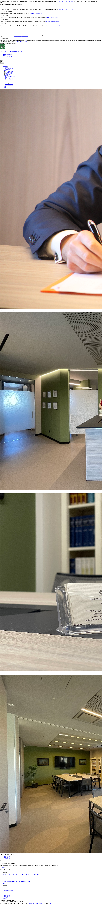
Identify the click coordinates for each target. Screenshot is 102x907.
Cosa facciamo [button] (6, 75)
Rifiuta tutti (8, 43)
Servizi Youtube (5, 19)
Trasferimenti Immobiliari (10, 76)
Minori (4, 883)
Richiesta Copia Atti (9, 72)
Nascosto (2, 4)
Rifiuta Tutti (20, 4)
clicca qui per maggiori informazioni (51, 17)
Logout (5, 55)
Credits (50, 903)
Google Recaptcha (38, 13)
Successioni (7, 81)
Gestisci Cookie (13, 4)
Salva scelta (13, 43)
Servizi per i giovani (9, 79)
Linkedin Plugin (5, 38)
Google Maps (4, 23)
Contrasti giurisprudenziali (8, 890)
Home (4, 65)
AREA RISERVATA (8, 54)
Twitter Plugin (4, 33)
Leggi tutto (3, 867)
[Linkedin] (3, 58)
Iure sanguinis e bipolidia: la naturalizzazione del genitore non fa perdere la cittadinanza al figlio (22, 887)
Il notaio (6, 67)
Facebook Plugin (5, 27)
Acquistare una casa (9, 84)
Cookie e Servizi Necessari (7, 11)
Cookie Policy (39, 903)
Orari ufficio (7, 69)
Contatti (4, 86)
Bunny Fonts (32, 13)
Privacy (34, 903)
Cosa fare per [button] (5, 83)
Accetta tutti (3, 43)
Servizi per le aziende (9, 78)
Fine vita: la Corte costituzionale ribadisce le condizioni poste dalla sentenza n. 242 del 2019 (21, 874)
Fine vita (4, 877)
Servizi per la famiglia (9, 80)
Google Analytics (5, 15)
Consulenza (7, 74)
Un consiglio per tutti (9, 68)
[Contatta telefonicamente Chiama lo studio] (3, 905)
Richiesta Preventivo (9, 71)
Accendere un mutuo (9, 85)
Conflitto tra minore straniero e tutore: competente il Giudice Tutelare (17, 881)
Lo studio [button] (5, 66)
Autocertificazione (8, 73)
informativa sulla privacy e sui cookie (66, 1)
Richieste (3, 893)
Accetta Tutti (7, 4)
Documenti (5, 87)
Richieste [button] (4, 70)
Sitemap (30, 903)
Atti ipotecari (7, 77)
